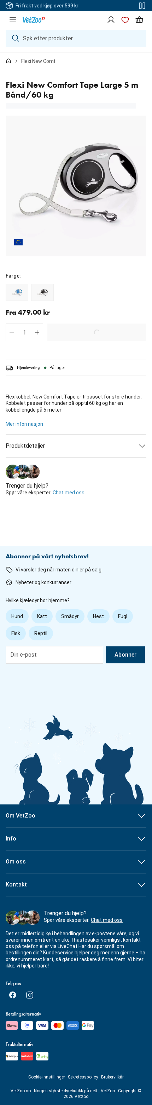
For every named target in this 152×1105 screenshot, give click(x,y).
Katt (42, 616)
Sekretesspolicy (83, 1077)
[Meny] (13, 20)
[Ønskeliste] (125, 20)
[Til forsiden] (8, 61)
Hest (98, 616)
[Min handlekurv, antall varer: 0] (139, 20)
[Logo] (34, 20)
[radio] (17, 292)
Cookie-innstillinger (46, 1077)
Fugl (122, 616)
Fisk (15, 633)
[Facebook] (13, 995)
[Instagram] (30, 995)
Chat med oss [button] (68, 492)
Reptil (40, 633)
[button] (11, 332)
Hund (17, 616)
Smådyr (70, 616)
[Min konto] (111, 20)
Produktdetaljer (25, 445)
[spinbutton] (24, 332)
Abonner (125, 654)
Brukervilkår (112, 1077)
